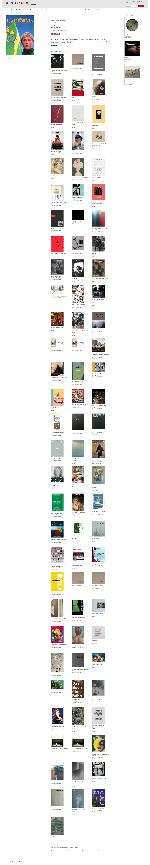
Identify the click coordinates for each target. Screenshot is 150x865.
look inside (9, 58)
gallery (142, 1)
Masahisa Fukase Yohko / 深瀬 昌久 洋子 (73, 852)
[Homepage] (21, 4)
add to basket (56, 33)
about (134, 1)
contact (138, 1)
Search (140, 6)
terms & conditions (36, 861)
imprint (19, 861)
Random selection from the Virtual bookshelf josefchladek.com (65, 847)
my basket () (128, 2)
